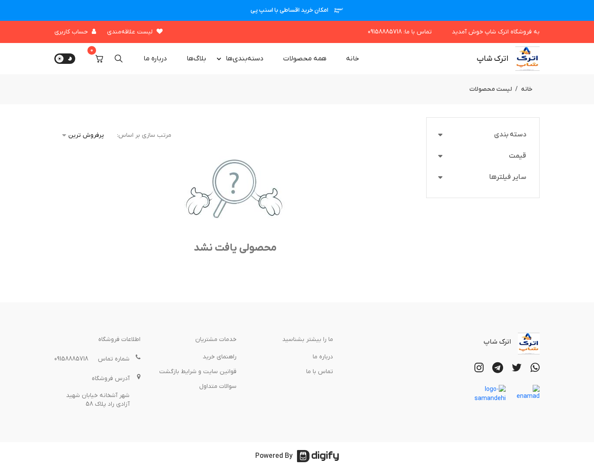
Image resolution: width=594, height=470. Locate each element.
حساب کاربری (71, 32)
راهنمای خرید (220, 357)
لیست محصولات (490, 89)
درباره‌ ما (155, 58)
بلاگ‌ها (196, 58)
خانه (352, 58)
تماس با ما (319, 371)
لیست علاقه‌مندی (130, 32)
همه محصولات (305, 58)
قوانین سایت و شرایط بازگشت (198, 371)
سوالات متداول (218, 386)
